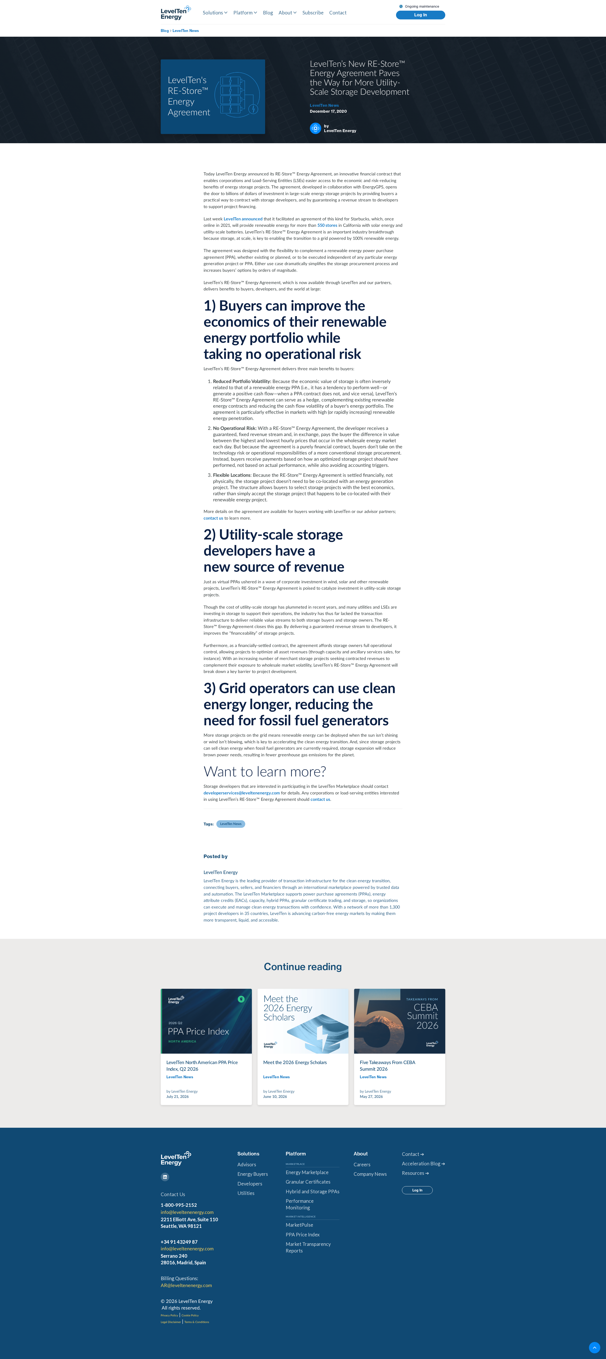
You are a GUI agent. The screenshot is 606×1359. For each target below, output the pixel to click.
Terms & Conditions (196, 1322)
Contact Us (173, 1194)
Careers (362, 1164)
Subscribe (313, 12)
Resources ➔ (415, 1173)
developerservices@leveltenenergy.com (242, 793)
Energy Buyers (252, 1174)
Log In (420, 15)
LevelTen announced (243, 219)
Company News (370, 1174)
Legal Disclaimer (171, 1322)
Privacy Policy (169, 1315)
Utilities (245, 1193)
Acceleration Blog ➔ (423, 1163)
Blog (268, 12)
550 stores (327, 225)
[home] (176, 13)
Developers (249, 1183)
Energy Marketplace (307, 1172)
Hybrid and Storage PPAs (312, 1191)
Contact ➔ (413, 1154)
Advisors (246, 1164)
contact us (213, 518)
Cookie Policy (190, 1315)
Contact (338, 12)
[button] (215, 12)
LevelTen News (186, 30)
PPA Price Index (303, 1234)
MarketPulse (299, 1225)
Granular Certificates (308, 1182)
